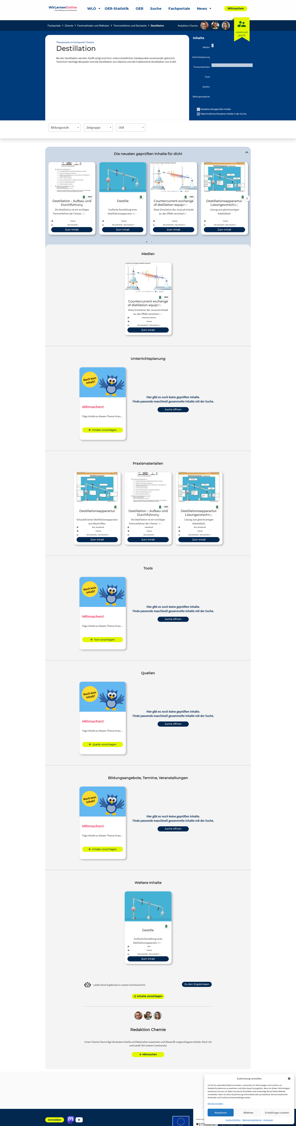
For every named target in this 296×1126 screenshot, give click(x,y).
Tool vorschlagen (104, 639)
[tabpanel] (71, 198)
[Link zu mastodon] (70, 1120)
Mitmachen (150, 1054)
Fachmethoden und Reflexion (93, 25)
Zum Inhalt (72, 229)
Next (247, 198)
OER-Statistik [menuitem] (117, 9)
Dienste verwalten (215, 1103)
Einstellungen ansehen (277, 1112)
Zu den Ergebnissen (196, 984)
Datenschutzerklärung (252, 1120)
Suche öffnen (173, 409)
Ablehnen (248, 1112)
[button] (289, 1078)
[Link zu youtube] (79, 1120)
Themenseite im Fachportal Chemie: (75, 42)
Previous (48, 198)
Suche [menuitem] (156, 9)
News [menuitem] (202, 9)
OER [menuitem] (139, 9)
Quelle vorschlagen (104, 744)
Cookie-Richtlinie (233, 1120)
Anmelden (54, 1119)
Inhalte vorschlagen (104, 430)
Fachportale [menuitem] (179, 9)
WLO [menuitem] (91, 9)
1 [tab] (146, 242)
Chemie (69, 25)
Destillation (157, 25)
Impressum (268, 1120)
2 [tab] (151, 242)
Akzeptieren (220, 1112)
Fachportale (54, 25)
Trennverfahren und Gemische (130, 25)
